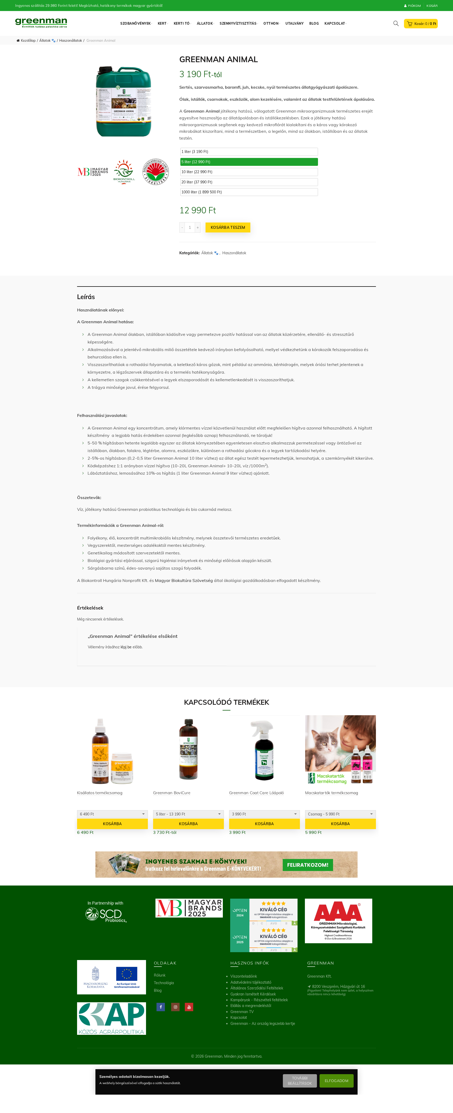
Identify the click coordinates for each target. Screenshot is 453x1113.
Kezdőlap (28, 40)
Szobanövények (135, 23)
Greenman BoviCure (171, 792)
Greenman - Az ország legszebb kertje (262, 1023)
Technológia (164, 982)
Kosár (432, 6)
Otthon (270, 23)
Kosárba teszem (228, 227)
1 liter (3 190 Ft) (194, 151)
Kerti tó (182, 23)
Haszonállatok (70, 40)
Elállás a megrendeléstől (250, 1005)
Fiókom (414, 6)
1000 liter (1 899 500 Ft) (201, 192)
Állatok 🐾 (47, 40)
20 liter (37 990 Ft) (196, 182)
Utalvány (294, 23)
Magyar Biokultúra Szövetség (184, 580)
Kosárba (112, 824)
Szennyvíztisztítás (238, 23)
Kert (162, 23)
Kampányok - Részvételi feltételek (259, 1000)
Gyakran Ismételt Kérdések (253, 994)
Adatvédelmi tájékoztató (250, 982)
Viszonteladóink (243, 976)
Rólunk (159, 975)
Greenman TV (242, 1011)
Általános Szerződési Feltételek (256, 988)
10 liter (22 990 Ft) (196, 171)
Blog (314, 23)
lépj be (126, 647)
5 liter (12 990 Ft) (195, 162)
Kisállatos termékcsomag (99, 792)
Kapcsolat (335, 23)
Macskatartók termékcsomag (331, 792)
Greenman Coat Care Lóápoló (256, 792)
